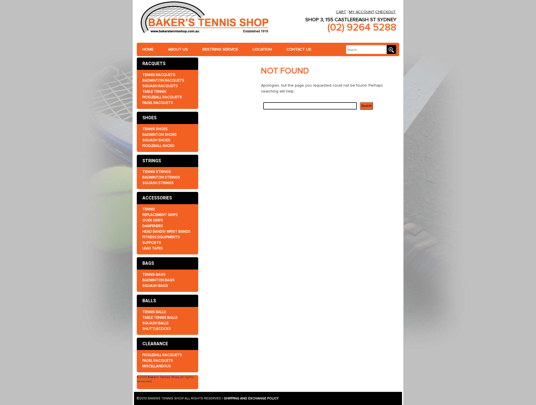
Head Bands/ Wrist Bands (166, 231)
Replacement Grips (160, 215)
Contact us (298, 49)
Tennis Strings (156, 172)
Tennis (148, 209)
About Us (178, 49)
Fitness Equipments (161, 237)
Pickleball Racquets (162, 97)
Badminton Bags (158, 280)
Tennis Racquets (158, 75)
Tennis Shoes (155, 129)
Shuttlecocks (156, 329)
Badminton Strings (161, 177)
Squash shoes (156, 140)
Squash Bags (155, 286)
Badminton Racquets (163, 80)
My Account (361, 11)
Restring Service (220, 49)
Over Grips (152, 220)
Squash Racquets (160, 86)
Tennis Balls (154, 312)
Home (148, 49)
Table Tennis (154, 91)
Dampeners (152, 226)
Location (262, 49)
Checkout (385, 11)
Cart (341, 11)
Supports (151, 242)
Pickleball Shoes (158, 146)
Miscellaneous (156, 366)
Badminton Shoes (159, 134)
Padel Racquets (157, 103)
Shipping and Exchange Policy (251, 398)
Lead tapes (152, 248)
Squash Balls (155, 323)
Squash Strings (158, 183)
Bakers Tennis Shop (163, 377)
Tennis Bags (154, 274)
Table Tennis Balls (160, 317)
